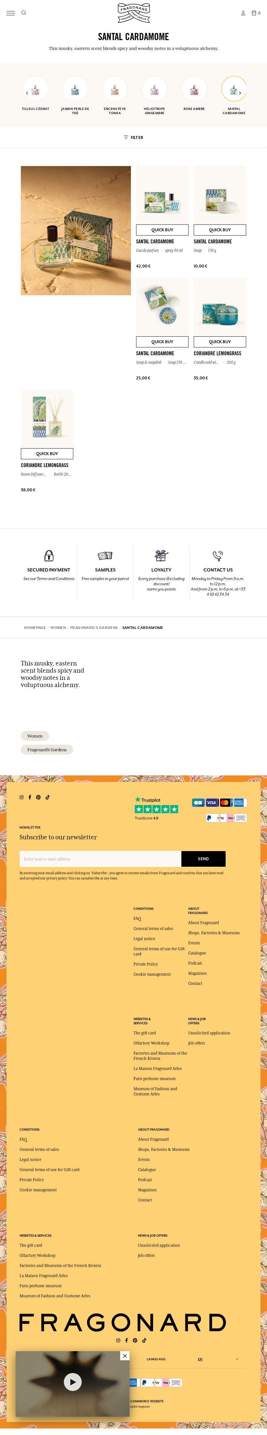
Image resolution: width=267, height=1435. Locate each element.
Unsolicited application (209, 1033)
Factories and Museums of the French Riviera (60, 1265)
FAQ (137, 918)
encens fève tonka (115, 111)
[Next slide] (239, 93)
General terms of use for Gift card (49, 1170)
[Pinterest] (135, 1340)
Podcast (195, 963)
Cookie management (152, 974)
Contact (195, 983)
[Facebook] (126, 1340)
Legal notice (144, 939)
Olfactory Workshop (151, 1043)
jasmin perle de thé (75, 111)
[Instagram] (118, 1340)
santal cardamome (234, 111)
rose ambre (194, 109)
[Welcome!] (134, 12)
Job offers (196, 1043)
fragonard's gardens (47, 749)
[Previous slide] (27, 93)
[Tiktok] (144, 1340)
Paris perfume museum (155, 1078)
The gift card (145, 1033)
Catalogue (197, 953)
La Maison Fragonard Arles (158, 1068)
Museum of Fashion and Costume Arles (55, 1296)
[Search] (23, 13)
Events (194, 943)
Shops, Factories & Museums (214, 933)
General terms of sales (153, 928)
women (35, 736)
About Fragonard (203, 923)
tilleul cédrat (35, 109)
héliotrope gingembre (154, 111)
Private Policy (146, 964)
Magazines (197, 973)
